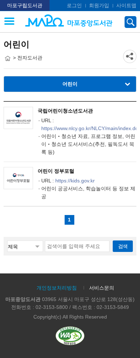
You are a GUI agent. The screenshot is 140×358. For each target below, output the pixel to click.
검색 (122, 246)
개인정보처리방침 (57, 288)
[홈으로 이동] (7, 58)
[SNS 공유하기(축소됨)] (129, 56)
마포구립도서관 (24, 5)
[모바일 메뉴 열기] (9, 22)
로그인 (74, 5)
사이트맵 (126, 5)
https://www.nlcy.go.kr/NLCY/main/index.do (89, 128)
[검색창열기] (130, 22)
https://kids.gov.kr (75, 180)
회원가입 (99, 5)
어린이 (70, 84)
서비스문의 (101, 288)
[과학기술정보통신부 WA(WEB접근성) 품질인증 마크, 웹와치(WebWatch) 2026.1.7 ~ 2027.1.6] (70, 335)
